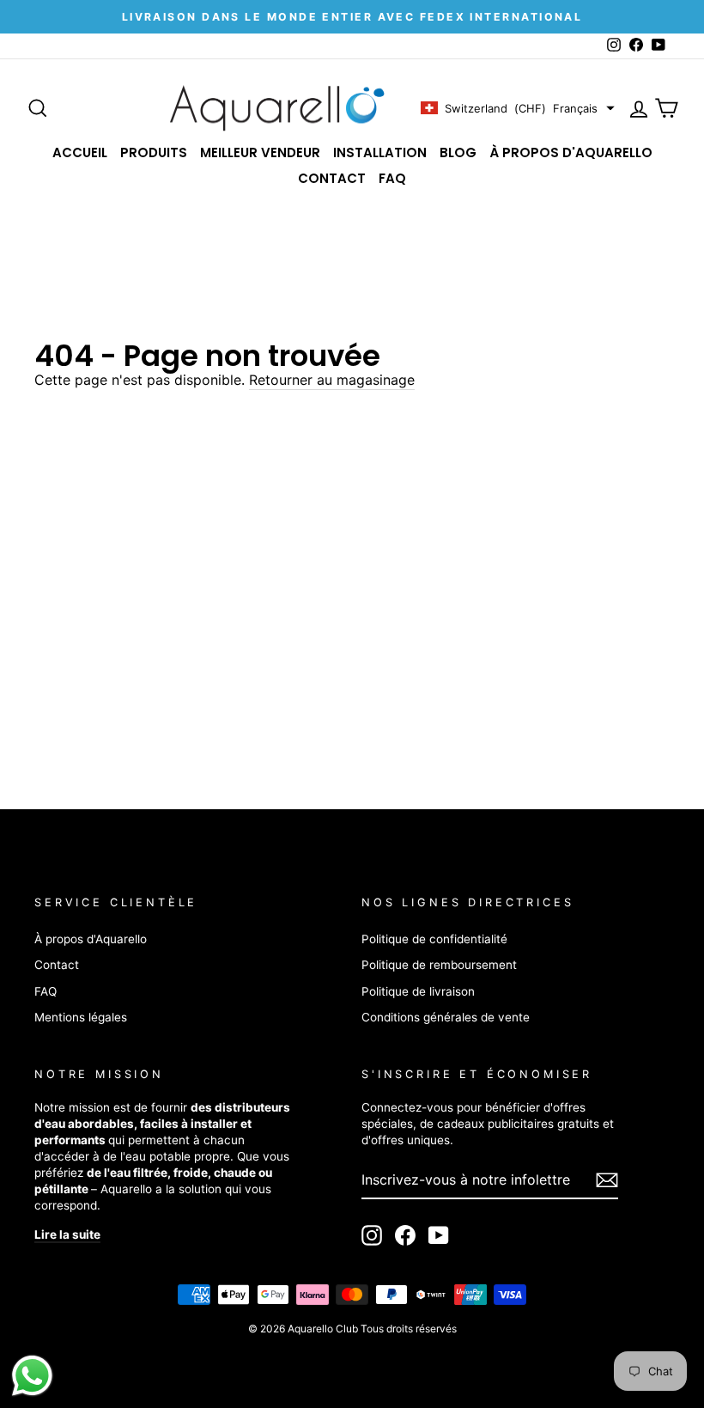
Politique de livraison (418, 991)
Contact (332, 178)
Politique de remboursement (439, 965)
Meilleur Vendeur (260, 152)
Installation (380, 152)
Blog (458, 152)
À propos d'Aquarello (570, 152)
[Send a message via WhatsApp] (32, 1375)
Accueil (79, 152)
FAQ (392, 178)
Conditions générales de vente (445, 1017)
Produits (153, 152)
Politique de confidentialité (434, 939)
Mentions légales (80, 1017)
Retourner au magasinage (332, 379)
